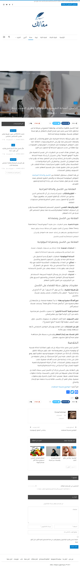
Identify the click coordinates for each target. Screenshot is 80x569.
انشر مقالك (34, 559)
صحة (30, 37)
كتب (13, 145)
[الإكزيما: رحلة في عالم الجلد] (69, 451)
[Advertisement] (40, 55)
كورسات (16, 559)
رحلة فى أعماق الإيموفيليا (38, 430)
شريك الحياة (53, 37)
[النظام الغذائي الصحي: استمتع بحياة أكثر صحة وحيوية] (37, 451)
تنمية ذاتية (43, 37)
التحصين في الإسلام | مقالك (69, 486)
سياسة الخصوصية (56, 559)
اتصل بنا (65, 559)
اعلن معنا (27, 559)
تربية (36, 37)
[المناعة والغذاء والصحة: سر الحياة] (53, 451)
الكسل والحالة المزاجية (42, 175)
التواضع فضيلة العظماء (61, 387)
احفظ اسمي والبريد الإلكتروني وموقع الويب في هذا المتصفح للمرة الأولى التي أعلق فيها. (54, 541)
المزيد (19, 37)
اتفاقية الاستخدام (44, 559)
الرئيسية (62, 37)
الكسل (72, 398)
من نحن (71, 559)
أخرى (24, 37)
